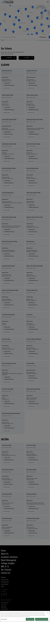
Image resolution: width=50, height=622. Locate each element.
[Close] (47, 612)
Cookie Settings (4, 619)
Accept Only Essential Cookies (41, 619)
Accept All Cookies (30, 619)
